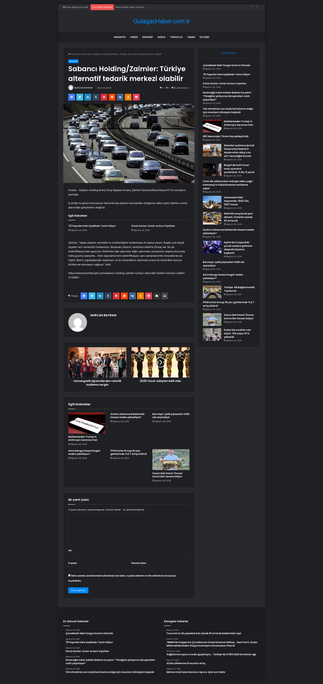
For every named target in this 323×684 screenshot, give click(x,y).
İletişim (204, 37)
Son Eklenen (228, 52)
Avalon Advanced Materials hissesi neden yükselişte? (127, 415)
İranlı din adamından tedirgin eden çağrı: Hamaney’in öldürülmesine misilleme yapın (228, 185)
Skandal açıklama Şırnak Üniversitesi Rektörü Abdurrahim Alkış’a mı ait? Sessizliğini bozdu (239, 151)
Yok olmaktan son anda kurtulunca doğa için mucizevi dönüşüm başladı (228, 110)
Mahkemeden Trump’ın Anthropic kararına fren (82, 438)
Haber (134, 37)
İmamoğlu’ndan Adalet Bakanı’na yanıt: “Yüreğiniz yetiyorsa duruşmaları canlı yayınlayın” (227, 96)
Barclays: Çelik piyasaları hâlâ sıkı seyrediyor (170, 415)
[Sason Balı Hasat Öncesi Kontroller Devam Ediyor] (170, 459)
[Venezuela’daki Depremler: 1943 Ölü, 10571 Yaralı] (212, 202)
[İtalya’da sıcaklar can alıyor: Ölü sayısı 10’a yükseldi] (212, 334)
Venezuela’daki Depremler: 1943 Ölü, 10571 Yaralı (236, 201)
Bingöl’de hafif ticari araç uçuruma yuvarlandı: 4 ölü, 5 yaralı (239, 168)
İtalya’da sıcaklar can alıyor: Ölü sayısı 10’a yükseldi (237, 333)
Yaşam (191, 37)
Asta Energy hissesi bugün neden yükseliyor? (84, 452)
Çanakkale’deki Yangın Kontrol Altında (226, 65)
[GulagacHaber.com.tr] (161, 21)
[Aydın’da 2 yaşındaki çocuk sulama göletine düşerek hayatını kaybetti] (212, 247)
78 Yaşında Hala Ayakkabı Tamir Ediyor (92, 226)
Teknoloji (176, 37)
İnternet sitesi (138, 563)
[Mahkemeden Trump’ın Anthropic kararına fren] (86, 423)
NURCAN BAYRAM (83, 88)
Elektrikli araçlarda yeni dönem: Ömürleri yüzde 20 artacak (238, 217)
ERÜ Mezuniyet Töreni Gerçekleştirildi (225, 136)
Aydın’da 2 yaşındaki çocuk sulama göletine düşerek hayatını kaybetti (238, 248)
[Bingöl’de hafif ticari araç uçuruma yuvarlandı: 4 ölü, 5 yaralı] (212, 169)
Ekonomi (147, 37)
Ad (70, 550)
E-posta (73, 563)
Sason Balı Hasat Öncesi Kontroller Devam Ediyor (167, 475)
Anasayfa (119, 37)
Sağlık (161, 37)
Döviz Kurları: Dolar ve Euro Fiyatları (134, 7)
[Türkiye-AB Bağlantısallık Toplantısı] (212, 292)
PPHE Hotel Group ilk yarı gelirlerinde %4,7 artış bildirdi (128, 452)
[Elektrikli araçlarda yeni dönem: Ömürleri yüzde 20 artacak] (212, 218)
